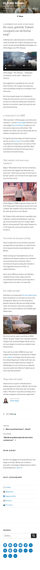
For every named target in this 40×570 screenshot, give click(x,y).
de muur (17, 141)
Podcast (9, 501)
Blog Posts (10, 492)
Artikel (8, 487)
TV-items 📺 (11, 414)
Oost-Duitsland (18, 125)
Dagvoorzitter (11, 496)
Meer (19, 468)
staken (9, 357)
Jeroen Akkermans (30, 295)
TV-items (9, 505)
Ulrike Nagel (14, 3)
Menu (21, 16)
